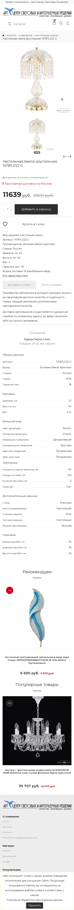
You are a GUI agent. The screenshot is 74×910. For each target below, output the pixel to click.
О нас (6, 821)
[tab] (19, 285)
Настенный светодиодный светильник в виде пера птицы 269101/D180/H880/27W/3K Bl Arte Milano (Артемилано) (37, 660)
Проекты (7, 827)
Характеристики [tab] (37, 339)
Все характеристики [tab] (15, 275)
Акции (6, 861)
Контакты (8, 832)
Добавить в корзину (36, 209)
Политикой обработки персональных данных (34, 900)
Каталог (7, 850)
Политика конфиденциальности (20, 837)
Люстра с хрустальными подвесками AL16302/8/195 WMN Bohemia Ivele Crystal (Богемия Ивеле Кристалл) (37, 771)
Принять (34, 905)
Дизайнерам (9, 856)
